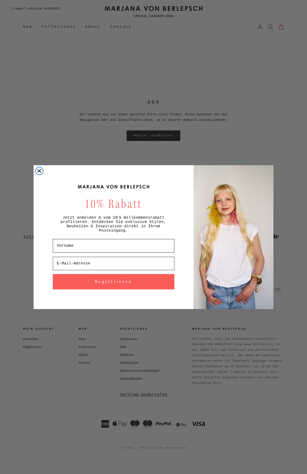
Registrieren (113, 282)
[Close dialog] (39, 171)
